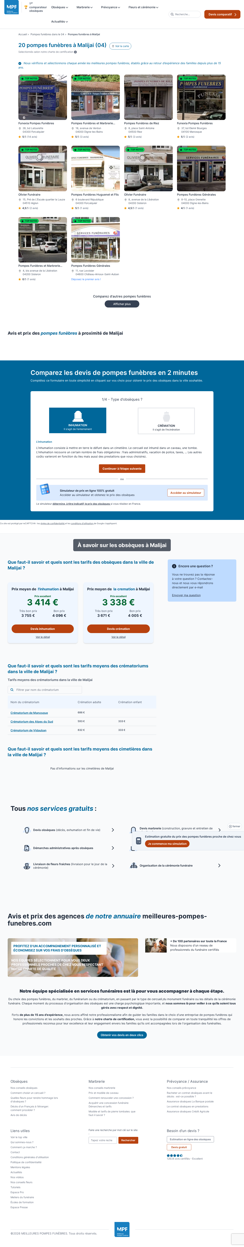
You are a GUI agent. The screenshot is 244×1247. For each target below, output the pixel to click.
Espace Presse (19, 1207)
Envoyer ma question (186, 595)
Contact (15, 1152)
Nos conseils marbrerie (102, 1087)
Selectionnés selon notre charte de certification (47, 51)
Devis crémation (118, 629)
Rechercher (129, 1140)
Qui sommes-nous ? (22, 1142)
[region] (82, 715)
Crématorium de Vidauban (28, 730)
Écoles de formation (22, 1202)
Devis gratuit (179, 1147)
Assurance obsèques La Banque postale (190, 1101)
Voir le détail (55, 636)
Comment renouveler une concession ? (111, 1097)
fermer (236, 826)
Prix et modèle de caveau (103, 1092)
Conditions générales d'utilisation (30, 1157)
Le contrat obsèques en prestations (187, 1106)
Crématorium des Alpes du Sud (32, 721)
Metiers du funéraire (22, 1197)
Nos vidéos (17, 1177)
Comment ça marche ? (24, 1147)
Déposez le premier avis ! (86, 279)
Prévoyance (109, 7)
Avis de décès (19, 1114)
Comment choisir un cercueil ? (28, 1092)
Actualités (58, 21)
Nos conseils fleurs (21, 1182)
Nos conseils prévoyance (181, 1087)
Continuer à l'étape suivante (122, 468)
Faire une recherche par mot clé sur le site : (113, 1131)
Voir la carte (121, 46)
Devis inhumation (43, 629)
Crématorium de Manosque (29, 713)
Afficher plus (122, 304)
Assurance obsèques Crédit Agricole (188, 1111)
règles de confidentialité (53, 523)
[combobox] (185, 14)
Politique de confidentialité (26, 1162)
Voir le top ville (19, 1137)
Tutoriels (15, 1187)
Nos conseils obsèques (24, 1087)
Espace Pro (17, 1192)
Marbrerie (83, 7)
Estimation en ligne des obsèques (192, 1139)
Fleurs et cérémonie (142, 7)
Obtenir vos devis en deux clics (122, 1035)
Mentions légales (20, 1167)
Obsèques (58, 7)
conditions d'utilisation (82, 523)
